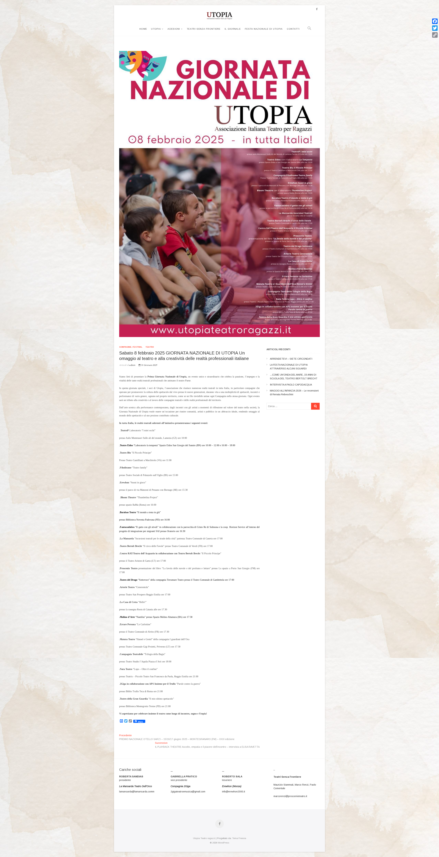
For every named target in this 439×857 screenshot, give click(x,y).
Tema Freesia (239, 838)
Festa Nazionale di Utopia (264, 29)
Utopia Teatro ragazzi (204, 838)
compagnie (125, 347)
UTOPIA (156, 29)
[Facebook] (434, 21)
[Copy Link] (434, 35)
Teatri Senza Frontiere (204, 29)
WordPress (223, 842)
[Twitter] (434, 28)
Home (143, 29)
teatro (149, 347)
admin (132, 365)
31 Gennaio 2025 (149, 365)
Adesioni (174, 29)
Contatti (293, 29)
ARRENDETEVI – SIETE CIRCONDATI (291, 358)
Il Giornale (233, 29)
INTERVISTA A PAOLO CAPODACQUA (291, 384)
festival (137, 347)
